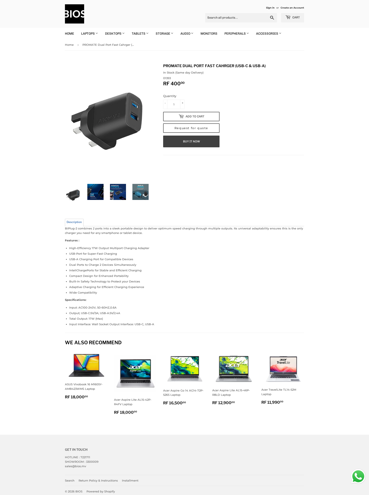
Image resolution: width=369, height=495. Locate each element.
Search (70, 480)
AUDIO (185, 33)
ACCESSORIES (267, 33)
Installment (130, 480)
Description (74, 222)
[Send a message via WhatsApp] (358, 476)
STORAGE (163, 33)
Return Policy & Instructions (98, 480)
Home (69, 44)
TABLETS (139, 33)
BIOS (78, 491)
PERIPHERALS (235, 33)
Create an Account (292, 7)
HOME (69, 33)
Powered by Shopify (100, 491)
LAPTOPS (88, 33)
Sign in (270, 7)
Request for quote (191, 128)
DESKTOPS (113, 33)
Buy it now (191, 141)
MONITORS (209, 33)
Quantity (169, 96)
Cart (296, 17)
